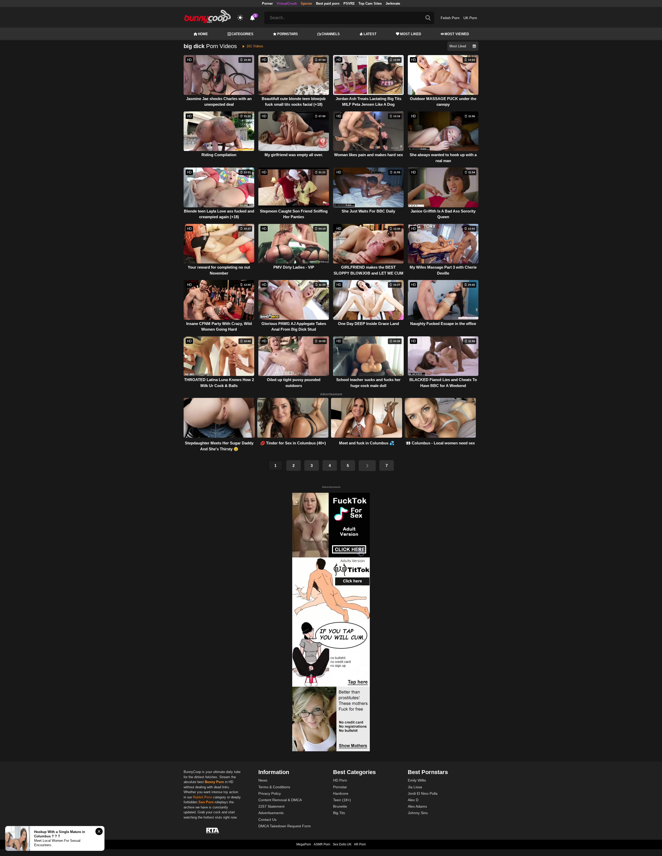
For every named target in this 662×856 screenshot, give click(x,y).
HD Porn (340, 780)
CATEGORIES (242, 34)
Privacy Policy (269, 793)
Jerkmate (393, 3)
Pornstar (340, 787)
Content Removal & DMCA (280, 800)
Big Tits (339, 813)
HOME (203, 34)
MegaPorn (303, 844)
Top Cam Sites (370, 3)
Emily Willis (417, 780)
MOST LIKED (410, 34)
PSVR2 (349, 3)
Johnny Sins (418, 813)
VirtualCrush (287, 3)
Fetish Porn (450, 18)
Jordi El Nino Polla (423, 793)
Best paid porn (328, 3)
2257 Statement (271, 806)
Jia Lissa (415, 787)
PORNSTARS (287, 34)
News (262, 780)
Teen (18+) (342, 800)
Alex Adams (417, 806)
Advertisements (271, 813)
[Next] (367, 465)
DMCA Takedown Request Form (284, 826)
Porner (267, 3)
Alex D (413, 800)
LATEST (370, 34)
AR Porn (360, 844)
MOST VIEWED (457, 34)
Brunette (340, 806)
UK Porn (470, 18)
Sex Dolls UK (342, 844)
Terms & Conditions (274, 787)
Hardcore (340, 793)
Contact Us (267, 819)
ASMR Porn (322, 844)
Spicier (306, 3)
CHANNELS (330, 34)
